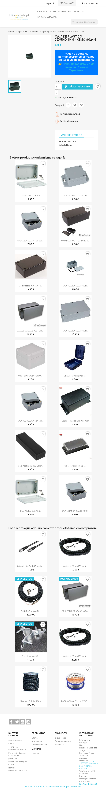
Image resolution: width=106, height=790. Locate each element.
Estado (62, 145)
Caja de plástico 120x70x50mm (75, 421)
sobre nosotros (15, 740)
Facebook (11, 721)
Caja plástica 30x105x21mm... (30, 466)
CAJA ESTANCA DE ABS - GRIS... (30, 331)
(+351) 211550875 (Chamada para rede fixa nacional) (88, 764)
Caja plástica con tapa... (75, 466)
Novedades (37, 741)
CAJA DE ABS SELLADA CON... (75, 195)
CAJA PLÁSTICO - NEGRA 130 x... (75, 241)
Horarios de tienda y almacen (53, 11)
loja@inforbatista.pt (88, 784)
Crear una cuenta (63, 741)
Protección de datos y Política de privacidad (17, 756)
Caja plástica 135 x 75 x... (30, 195)
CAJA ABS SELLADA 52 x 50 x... (31, 421)
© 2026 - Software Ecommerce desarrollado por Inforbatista (53, 786)
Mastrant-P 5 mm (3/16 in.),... (75, 656)
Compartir (68, 105)
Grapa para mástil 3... (31, 656)
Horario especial (46, 16)
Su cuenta (61, 733)
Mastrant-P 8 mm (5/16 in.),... (75, 566)
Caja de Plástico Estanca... (75, 376)
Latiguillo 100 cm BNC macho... (30, 566)
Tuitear (74, 105)
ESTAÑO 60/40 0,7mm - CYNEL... (75, 701)
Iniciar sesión (60, 738)
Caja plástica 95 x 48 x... (30, 511)
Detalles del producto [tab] (71, 134)
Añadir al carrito (77, 86)
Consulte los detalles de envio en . (78, 67)
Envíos (11, 743)
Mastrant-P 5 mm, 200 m (30, 701)
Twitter (17, 721)
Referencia (64, 141)
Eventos (79, 11)
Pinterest (81, 105)
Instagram (28, 721)
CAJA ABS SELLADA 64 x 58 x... (30, 241)
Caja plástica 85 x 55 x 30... (30, 286)
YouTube (22, 721)
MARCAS (35, 753)
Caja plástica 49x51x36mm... (30, 376)
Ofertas (35, 738)
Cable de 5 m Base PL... (31, 611)
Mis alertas (60, 744)
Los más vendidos (39, 744)
